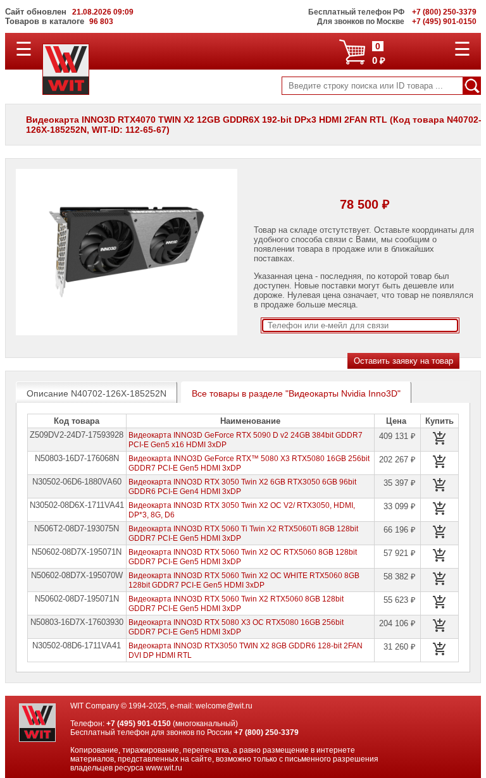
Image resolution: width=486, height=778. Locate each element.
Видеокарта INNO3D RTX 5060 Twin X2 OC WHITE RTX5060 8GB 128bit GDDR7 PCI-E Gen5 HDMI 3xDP (243, 580)
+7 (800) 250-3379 (266, 732)
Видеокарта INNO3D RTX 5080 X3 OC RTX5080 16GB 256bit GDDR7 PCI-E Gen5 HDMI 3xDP (236, 627)
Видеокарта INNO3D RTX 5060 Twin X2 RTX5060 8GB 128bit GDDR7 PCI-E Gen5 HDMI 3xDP (236, 604)
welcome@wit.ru (224, 705)
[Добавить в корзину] (439, 438)
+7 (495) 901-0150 (138, 723)
